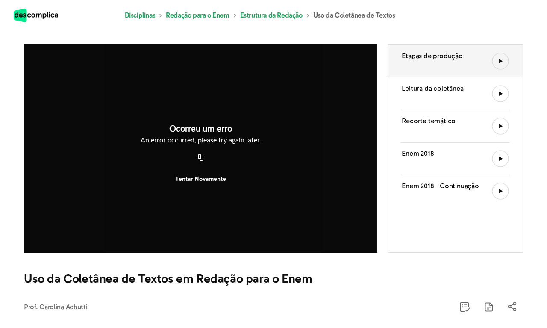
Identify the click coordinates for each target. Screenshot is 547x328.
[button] (489, 307)
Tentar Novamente (200, 179)
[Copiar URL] (201, 158)
